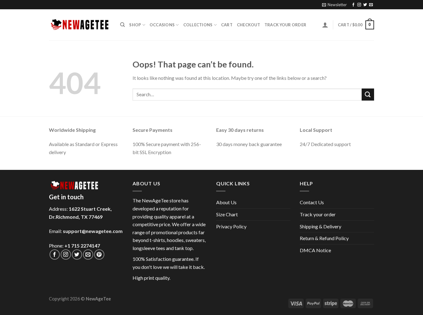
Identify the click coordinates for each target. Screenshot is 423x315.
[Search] (122, 25)
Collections (198, 24)
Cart (227, 24)
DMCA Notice (315, 250)
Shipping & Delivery (320, 226)
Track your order (285, 24)
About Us (226, 202)
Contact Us (312, 202)
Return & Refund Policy (324, 238)
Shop (135, 24)
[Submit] (368, 94)
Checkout (248, 24)
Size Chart (227, 214)
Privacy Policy (231, 226)
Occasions (162, 24)
